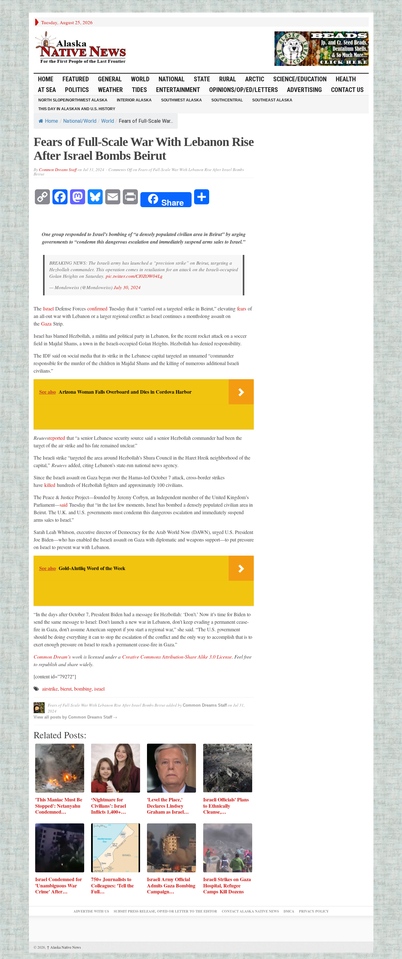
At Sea (47, 90)
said (64, 504)
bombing (83, 688)
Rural (227, 79)
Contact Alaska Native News (250, 911)
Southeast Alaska (272, 100)
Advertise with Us (91, 911)
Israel (48, 308)
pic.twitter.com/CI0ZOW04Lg (134, 276)
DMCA (289, 911)
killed (49, 485)
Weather (110, 90)
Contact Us (347, 90)
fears (241, 308)
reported (57, 437)
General (110, 79)
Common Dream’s (52, 656)
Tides (139, 90)
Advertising (304, 90)
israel (99, 688)
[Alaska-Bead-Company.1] (321, 48)
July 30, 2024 (127, 287)
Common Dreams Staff (58, 169)
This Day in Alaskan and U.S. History (76, 109)
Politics (77, 90)
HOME (45, 79)
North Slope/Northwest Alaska (72, 100)
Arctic (254, 79)
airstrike (50, 688)
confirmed (97, 308)
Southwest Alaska (181, 100)
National (172, 79)
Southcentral (227, 100)
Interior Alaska (134, 100)
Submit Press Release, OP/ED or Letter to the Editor (165, 911)
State (202, 79)
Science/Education (300, 79)
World (140, 79)
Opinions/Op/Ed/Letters (243, 90)
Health (346, 79)
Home (51, 121)
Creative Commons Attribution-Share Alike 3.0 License (177, 656)
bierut (66, 688)
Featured (75, 79)
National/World (79, 121)
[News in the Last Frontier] (82, 48)
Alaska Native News (64, 947)
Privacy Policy (314, 911)
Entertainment (178, 90)
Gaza (46, 323)
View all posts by (51, 717)
